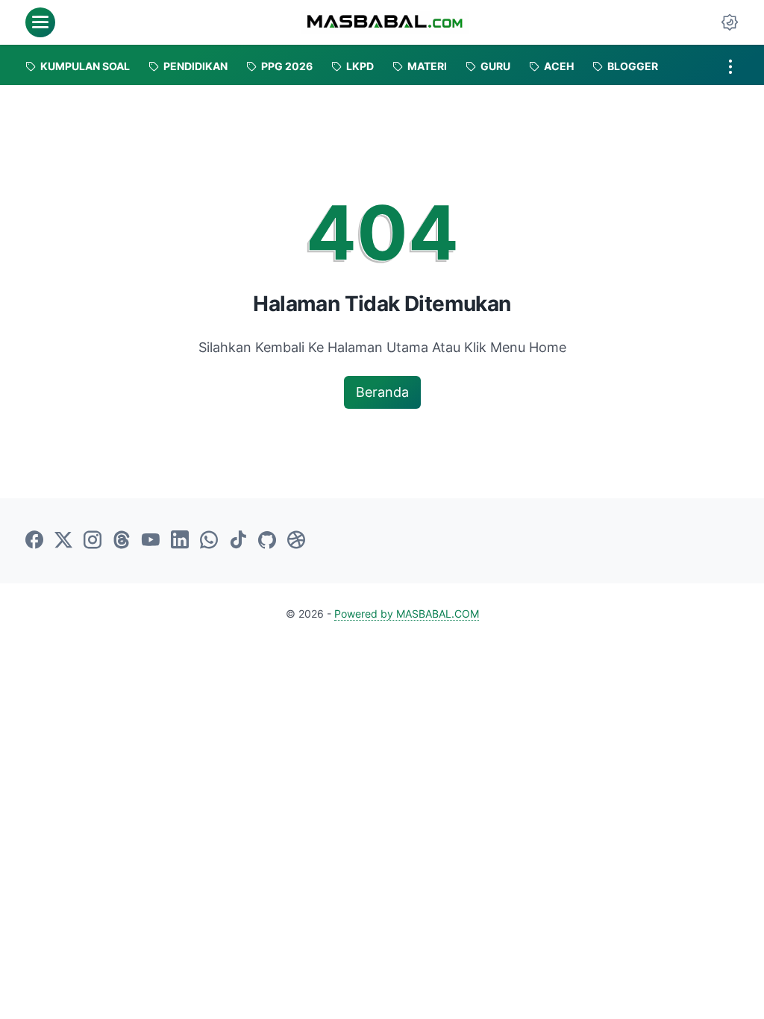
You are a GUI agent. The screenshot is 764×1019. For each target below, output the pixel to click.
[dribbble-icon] (296, 541)
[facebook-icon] (34, 541)
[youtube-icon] (151, 541)
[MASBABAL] (384, 22)
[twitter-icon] (63, 541)
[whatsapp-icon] (209, 541)
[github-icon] (267, 541)
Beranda (382, 392)
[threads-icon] (122, 541)
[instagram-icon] (92, 541)
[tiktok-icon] (238, 541)
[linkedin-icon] (180, 541)
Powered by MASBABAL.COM (406, 613)
